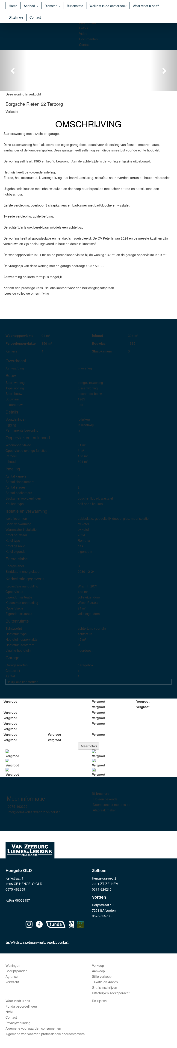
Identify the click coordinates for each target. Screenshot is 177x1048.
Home (13, 5)
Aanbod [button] (30, 5)
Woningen (13, 965)
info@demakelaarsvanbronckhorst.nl (34, 812)
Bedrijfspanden (16, 971)
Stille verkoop (102, 976)
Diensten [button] (51, 5)
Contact (35, 17)
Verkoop (98, 965)
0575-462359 (17, 806)
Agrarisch (12, 976)
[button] (13, 70)
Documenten (88, 39)
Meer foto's (88, 746)
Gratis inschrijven (104, 987)
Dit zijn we (16, 17)
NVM (9, 1011)
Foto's (83, 28)
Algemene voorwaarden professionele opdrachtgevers (45, 1033)
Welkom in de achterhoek (108, 5)
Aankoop (98, 971)
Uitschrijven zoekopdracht (111, 993)
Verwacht (12, 982)
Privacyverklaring (18, 1022)
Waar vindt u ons (18, 1000)
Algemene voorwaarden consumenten (33, 1028)
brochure (102, 793)
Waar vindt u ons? (146, 5)
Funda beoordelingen (21, 1006)
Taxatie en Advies (105, 982)
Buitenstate (75, 5)
